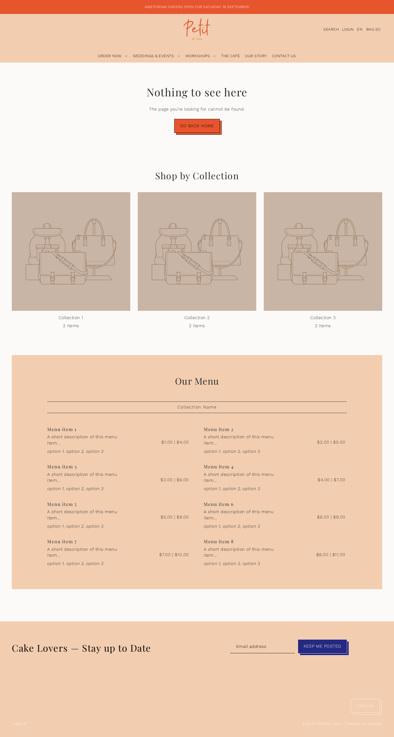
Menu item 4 (219, 466)
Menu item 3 (62, 466)
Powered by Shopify (363, 723)
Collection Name (197, 407)
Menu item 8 (219, 541)
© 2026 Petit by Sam (321, 723)
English (365, 706)
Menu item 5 (62, 504)
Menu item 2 (219, 429)
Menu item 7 (62, 541)
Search (19, 723)
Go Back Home (197, 125)
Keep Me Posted (322, 646)
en (360, 29)
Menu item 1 (62, 429)
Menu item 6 (219, 504)
